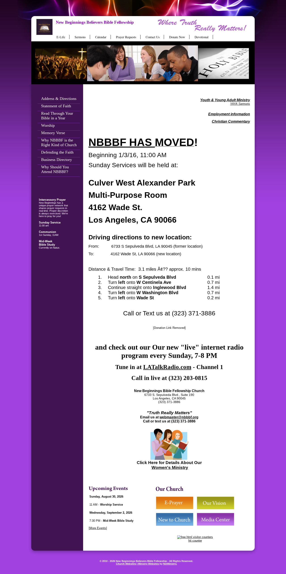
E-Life (61, 37)
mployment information (230, 114)
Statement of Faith (56, 106)
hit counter (195, 540)
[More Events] (98, 528)
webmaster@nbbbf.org (179, 417)
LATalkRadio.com (167, 367)
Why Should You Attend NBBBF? (55, 169)
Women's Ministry (169, 467)
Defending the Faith (57, 152)
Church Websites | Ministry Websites (138, 563)
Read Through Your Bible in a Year (57, 115)
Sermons (80, 37)
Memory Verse (53, 133)
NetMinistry (169, 563)
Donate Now (177, 37)
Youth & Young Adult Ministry (225, 100)
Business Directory (56, 159)
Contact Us (153, 37)
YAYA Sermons (240, 104)
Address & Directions (58, 98)
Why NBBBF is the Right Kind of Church (59, 142)
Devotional (201, 37)
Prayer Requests (126, 37)
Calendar (100, 37)
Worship (48, 125)
